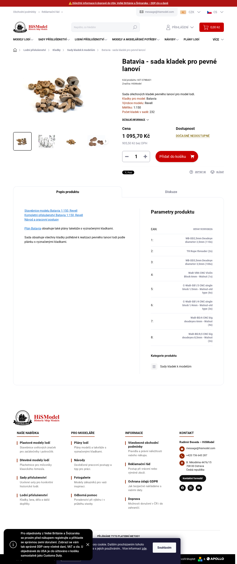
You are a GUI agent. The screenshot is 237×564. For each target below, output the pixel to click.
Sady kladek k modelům (175, 366)
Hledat (135, 27)
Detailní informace (133, 119)
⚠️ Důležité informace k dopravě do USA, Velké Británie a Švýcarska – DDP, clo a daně (118, 3)
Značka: (131, 83)
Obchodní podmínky (24, 11)
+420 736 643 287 (196, 455)
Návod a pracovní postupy (41, 219)
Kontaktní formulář (193, 478)
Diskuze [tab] (171, 192)
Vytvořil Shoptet (186, 559)
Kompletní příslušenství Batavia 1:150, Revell (53, 215)
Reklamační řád (50, 11)
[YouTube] (199, 488)
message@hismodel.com (200, 448)
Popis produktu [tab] (67, 192)
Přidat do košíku (172, 156)
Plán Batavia (32, 228)
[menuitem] (23, 39)
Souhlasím (164, 547)
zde (144, 548)
